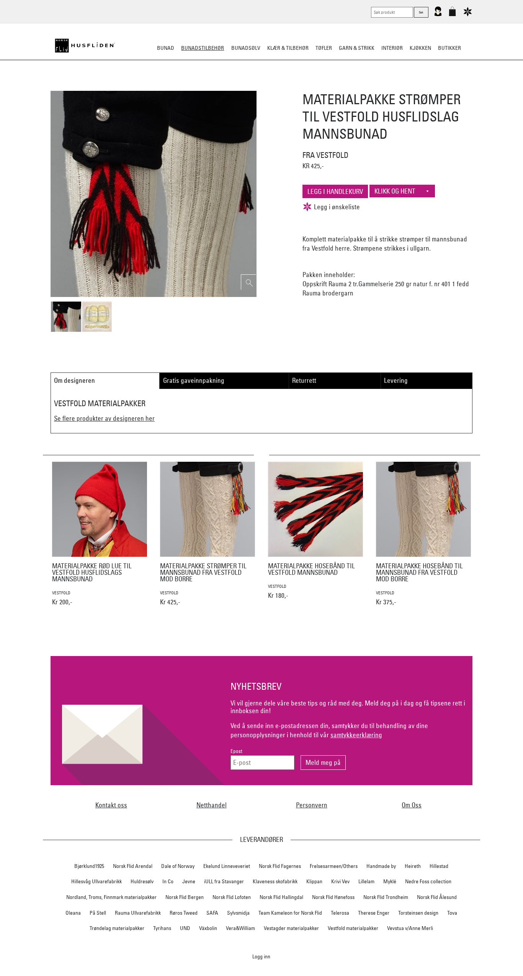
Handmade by (381, 866)
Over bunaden (281, 85)
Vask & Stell (393, 85)
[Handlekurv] (452, 14)
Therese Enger (373, 912)
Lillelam (366, 881)
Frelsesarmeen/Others (334, 866)
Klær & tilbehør (288, 47)
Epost (236, 751)
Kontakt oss (111, 805)
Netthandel (211, 805)
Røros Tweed (184, 912)
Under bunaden (326, 85)
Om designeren (74, 380)
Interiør (392, 47)
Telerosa (340, 912)
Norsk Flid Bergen (184, 897)
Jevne (188, 881)
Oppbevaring (238, 85)
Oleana (73, 912)
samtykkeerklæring (356, 735)
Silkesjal (203, 85)
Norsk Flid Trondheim (385, 897)
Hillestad (439, 866)
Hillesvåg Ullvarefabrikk (96, 881)
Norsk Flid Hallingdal (281, 897)
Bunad (165, 47)
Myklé (389, 881)
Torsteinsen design (418, 912)
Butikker (449, 47)
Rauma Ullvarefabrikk (138, 912)
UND (185, 928)
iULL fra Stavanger (224, 881)
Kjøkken (420, 47)
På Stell (98, 912)
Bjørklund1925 (89, 866)
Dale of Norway (177, 866)
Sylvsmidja (238, 912)
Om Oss (412, 805)
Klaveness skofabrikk (275, 881)
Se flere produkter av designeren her (104, 418)
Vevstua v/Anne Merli (410, 928)
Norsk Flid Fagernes (280, 866)
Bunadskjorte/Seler (157, 85)
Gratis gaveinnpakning (193, 380)
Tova (452, 912)
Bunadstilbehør (202, 47)
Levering (396, 380)
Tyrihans (162, 928)
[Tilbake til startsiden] (85, 45)
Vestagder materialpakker (291, 928)
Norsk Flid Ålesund (437, 897)
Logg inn (261, 956)
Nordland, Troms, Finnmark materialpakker (111, 897)
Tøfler (323, 47)
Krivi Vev (340, 881)
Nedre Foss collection (428, 881)
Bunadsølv (245, 47)
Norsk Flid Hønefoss (333, 897)
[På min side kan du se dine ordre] (438, 14)
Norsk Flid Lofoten (231, 897)
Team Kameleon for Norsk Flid (290, 912)
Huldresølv (142, 881)
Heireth (413, 866)
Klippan (314, 881)
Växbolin (208, 928)
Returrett (304, 380)
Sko (119, 85)
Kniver (362, 85)
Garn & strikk (356, 47)
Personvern (311, 805)
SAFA (212, 912)
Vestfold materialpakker (353, 928)
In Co (167, 881)
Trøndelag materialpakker (117, 928)
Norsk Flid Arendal (132, 866)
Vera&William (240, 928)
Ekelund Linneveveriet (226, 866)
